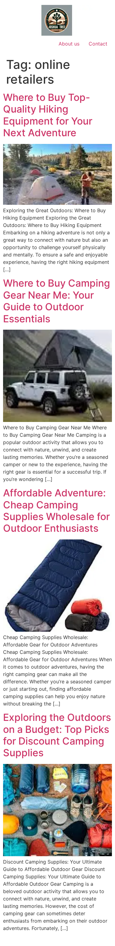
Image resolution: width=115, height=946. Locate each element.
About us (69, 44)
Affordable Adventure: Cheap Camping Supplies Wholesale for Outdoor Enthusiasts (56, 510)
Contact (98, 44)
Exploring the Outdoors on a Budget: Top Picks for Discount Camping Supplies (57, 735)
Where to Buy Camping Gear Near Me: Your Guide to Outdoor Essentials (56, 300)
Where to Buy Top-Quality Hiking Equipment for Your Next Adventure (47, 115)
